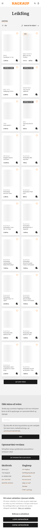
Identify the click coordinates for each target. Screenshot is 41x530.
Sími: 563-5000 (6, 480)
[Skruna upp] (20, 395)
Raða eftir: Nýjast (30, 26)
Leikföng (5, 21)
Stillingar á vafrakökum (20, 514)
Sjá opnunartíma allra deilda (20, 458)
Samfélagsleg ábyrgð (28, 473)
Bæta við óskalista (17, 33)
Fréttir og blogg (27, 490)
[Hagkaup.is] (20, 3)
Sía (6, 26)
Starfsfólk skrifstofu (7, 483)
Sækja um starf (26, 483)
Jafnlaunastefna (26, 476)
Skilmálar (24, 486)
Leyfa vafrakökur (20, 519)
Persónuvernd (26, 480)
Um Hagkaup (26, 469)
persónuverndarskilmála (12, 431)
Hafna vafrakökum (20, 525)
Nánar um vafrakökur (24, 508)
